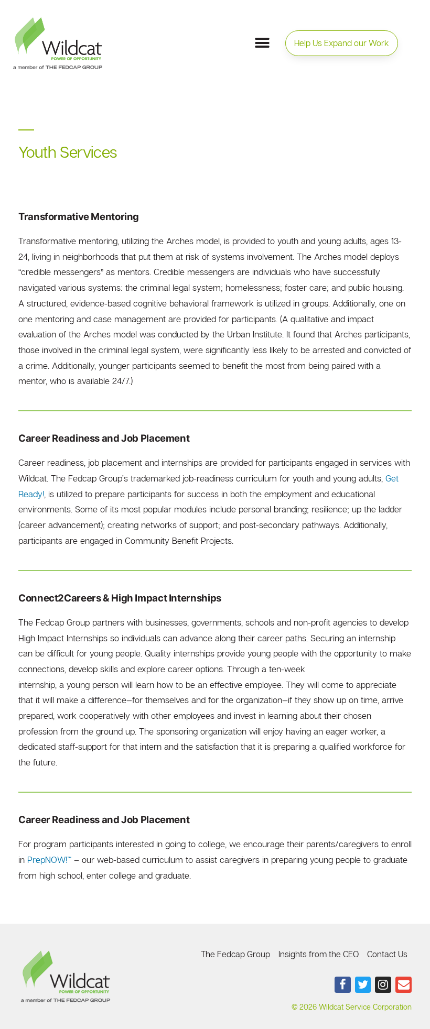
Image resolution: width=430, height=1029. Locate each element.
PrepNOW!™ (49, 860)
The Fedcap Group (235, 954)
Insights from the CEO (318, 954)
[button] (341, 43)
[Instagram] (383, 985)
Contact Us (387, 954)
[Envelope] (403, 985)
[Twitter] (363, 985)
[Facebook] (343, 985)
